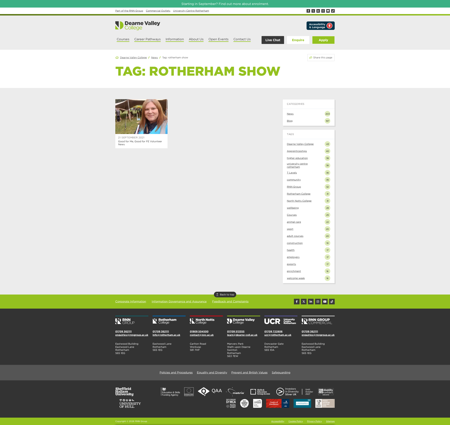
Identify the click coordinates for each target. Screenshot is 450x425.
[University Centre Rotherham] (280, 320)
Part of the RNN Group (129, 10)
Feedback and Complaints (230, 301)
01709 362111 (123, 331)
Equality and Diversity (212, 372)
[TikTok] (333, 11)
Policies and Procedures (176, 372)
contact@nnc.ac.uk (202, 335)
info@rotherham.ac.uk (166, 335)
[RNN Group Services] (318, 320)
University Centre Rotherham (191, 10)
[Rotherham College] (169, 320)
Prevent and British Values (249, 372)
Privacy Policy (314, 421)
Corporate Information (130, 301)
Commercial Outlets (158, 10)
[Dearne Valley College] (137, 25)
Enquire (298, 40)
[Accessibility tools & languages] (321, 25)
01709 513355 (236, 331)
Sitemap (330, 421)
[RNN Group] (131, 320)
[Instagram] (323, 11)
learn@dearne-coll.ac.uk (242, 335)
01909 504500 (199, 331)
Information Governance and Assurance (179, 301)
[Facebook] (308, 11)
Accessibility (277, 421)
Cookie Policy (295, 421)
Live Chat (272, 40)
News (154, 57)
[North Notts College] (206, 320)
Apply (323, 40)
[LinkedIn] (318, 11)
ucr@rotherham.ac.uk (277, 335)
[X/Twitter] (313, 11)
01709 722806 (273, 331)
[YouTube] (328, 11)
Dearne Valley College (133, 57)
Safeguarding (281, 372)
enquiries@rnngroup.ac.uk (131, 335)
